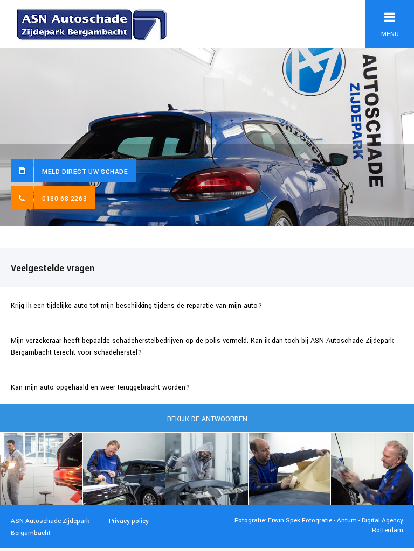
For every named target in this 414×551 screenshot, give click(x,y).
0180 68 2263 (64, 198)
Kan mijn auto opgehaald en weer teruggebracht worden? (100, 387)
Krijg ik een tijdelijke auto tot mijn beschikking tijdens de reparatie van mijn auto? (136, 305)
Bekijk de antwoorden (207, 419)
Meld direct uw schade (85, 171)
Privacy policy (129, 521)
